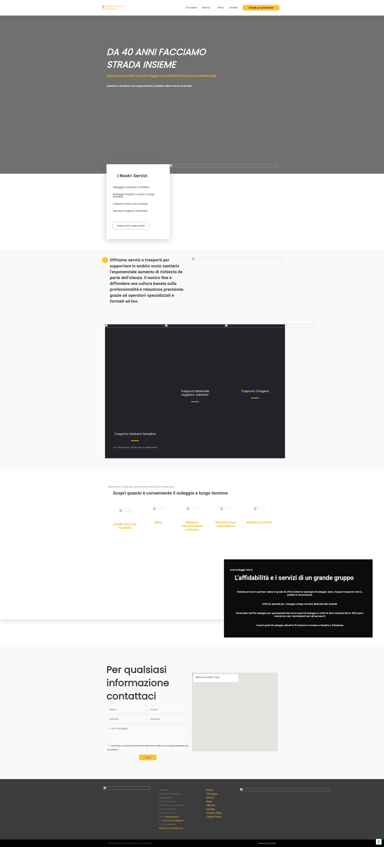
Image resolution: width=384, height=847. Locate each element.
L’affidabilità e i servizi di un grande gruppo (294, 577)
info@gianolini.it (172, 817)
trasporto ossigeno (255, 391)
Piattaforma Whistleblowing (171, 828)
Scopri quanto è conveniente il (170, 493)
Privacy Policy (214, 812)
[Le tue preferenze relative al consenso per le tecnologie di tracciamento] (379, 842)
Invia (147, 757)
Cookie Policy (214, 816)
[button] (138, 187)
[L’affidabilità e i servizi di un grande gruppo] (231, 575)
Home (209, 790)
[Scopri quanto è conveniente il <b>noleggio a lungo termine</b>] (109, 492)
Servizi (206, 7)
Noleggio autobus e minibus (131, 187)
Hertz (221, 7)
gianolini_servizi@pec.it (173, 820)
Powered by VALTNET (267, 843)
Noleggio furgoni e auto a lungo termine (133, 195)
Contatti (233, 7)
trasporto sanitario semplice (135, 434)
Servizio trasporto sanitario (130, 211)
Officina (210, 805)
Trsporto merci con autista (130, 204)
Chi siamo (191, 7)
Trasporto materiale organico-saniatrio (195, 393)
